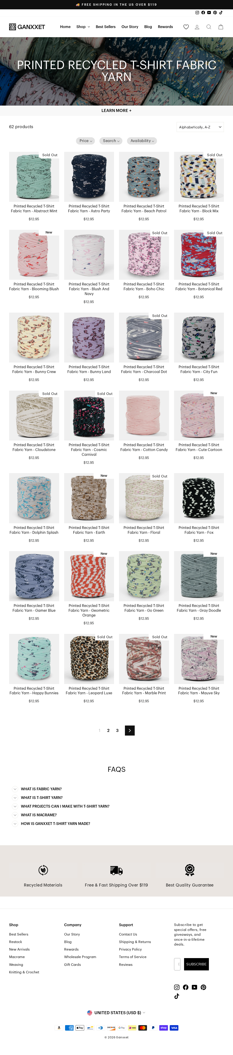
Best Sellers (106, 27)
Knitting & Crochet (24, 972)
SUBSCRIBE (196, 964)
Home (65, 27)
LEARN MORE (116, 111)
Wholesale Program (80, 957)
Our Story (130, 27)
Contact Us (128, 934)
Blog (148, 27)
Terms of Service (133, 957)
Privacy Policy (130, 949)
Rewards (165, 27)
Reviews (125, 965)
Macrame (17, 957)
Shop (81, 27)
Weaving (16, 965)
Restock (15, 942)
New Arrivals (19, 949)
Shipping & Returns (135, 942)
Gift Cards (72, 965)
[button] (85, 140)
